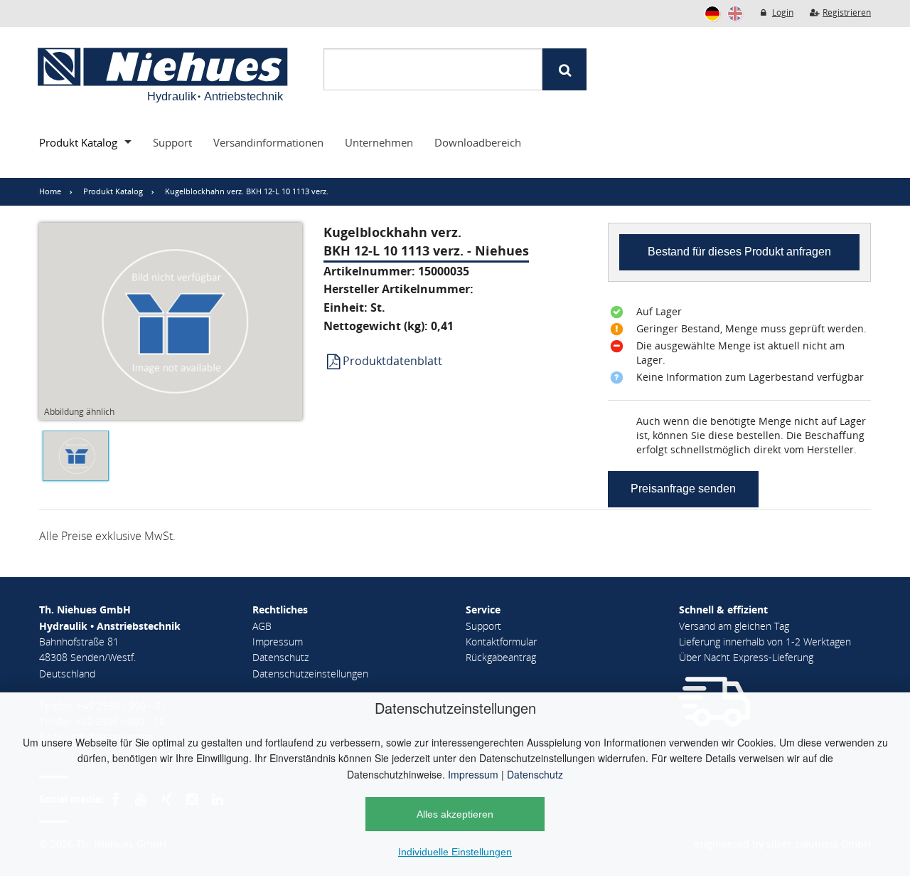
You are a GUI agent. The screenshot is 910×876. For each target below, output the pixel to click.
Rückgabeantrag (501, 657)
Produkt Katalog (78, 142)
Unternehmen (379, 142)
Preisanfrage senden (683, 488)
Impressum (473, 774)
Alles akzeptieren (455, 814)
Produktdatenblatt (392, 361)
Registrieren (847, 12)
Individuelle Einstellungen (455, 851)
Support (172, 142)
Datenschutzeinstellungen (310, 673)
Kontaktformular (501, 641)
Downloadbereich (477, 142)
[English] (735, 13)
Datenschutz (535, 774)
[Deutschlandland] (712, 13)
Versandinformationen (268, 142)
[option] (72, 459)
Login (782, 12)
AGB (262, 626)
